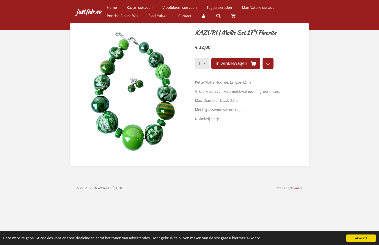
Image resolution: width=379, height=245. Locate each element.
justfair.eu (89, 11)
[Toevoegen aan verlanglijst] (268, 63)
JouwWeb (296, 188)
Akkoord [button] (361, 238)
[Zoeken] (218, 16)
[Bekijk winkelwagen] (233, 16)
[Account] (203, 16)
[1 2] (202, 63)
